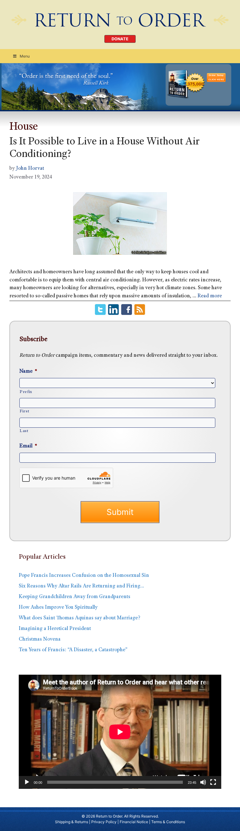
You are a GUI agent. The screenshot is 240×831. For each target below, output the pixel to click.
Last (24, 431)
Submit (120, 512)
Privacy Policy (104, 821)
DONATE (120, 39)
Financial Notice (134, 821)
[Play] (27, 782)
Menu (25, 56)
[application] (120, 732)
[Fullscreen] (213, 782)
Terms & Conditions (168, 821)
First (24, 411)
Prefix (26, 392)
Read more (210, 296)
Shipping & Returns (71, 821)
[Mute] (203, 782)
